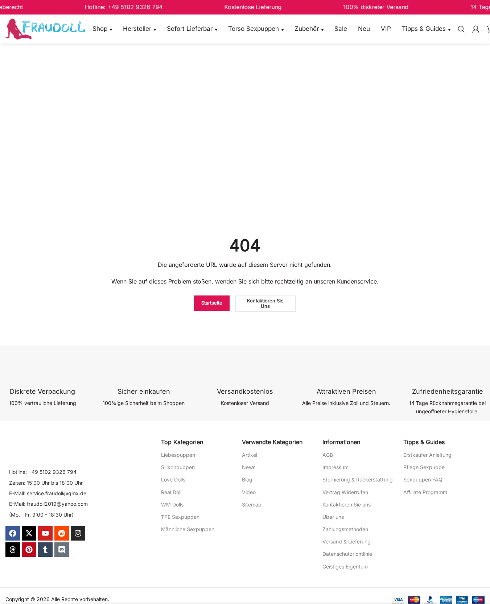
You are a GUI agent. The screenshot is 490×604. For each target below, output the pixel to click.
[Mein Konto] (476, 29)
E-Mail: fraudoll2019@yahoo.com (48, 504)
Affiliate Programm (425, 492)
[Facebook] (12, 533)
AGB (327, 455)
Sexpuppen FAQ (422, 479)
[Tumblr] (45, 549)
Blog (247, 479)
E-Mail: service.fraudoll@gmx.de (47, 493)
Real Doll (171, 492)
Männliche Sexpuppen (187, 529)
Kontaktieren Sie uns (346, 504)
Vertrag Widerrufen (345, 492)
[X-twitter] (29, 533)
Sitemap (252, 504)
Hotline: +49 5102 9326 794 (43, 472)
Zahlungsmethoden (345, 529)
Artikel (249, 455)
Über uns (333, 517)
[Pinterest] (29, 549)
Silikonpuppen (178, 467)
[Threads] (12, 549)
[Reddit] (61, 533)
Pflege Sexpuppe (424, 467)
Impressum (335, 467)
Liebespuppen (178, 455)
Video (249, 492)
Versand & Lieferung (346, 541)
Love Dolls (173, 479)
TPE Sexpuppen (180, 517)
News (248, 467)
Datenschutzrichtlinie (347, 554)
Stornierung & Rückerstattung (357, 479)
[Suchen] (461, 29)
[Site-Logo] (45, 28)
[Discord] (61, 549)
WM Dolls (172, 504)
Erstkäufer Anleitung (427, 455)
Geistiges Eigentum (345, 566)
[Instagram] (78, 533)
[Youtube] (45, 533)
